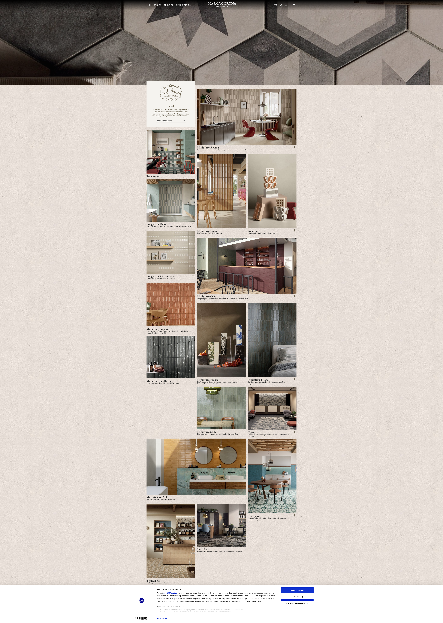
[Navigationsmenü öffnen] (293, 5)
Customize (296, 597)
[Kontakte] (275, 5)
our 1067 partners (171, 593)
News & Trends (183, 5)
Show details (162, 618)
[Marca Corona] (222, 5)
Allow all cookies (297, 590)
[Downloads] (280, 5)
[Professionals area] (286, 5)
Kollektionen (154, 5)
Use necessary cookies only (297, 603)
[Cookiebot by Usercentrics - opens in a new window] (141, 618)
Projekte (168, 5)
